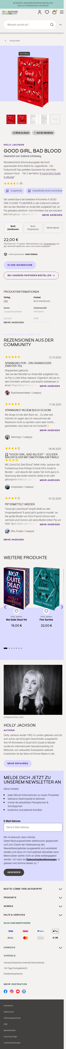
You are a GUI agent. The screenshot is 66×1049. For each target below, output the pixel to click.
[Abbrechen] (60, 24)
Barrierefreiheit (10, 1030)
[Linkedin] (24, 991)
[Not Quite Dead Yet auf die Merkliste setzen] (16, 588)
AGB (5, 1024)
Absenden (13, 872)
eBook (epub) (53, 227)
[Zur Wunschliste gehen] (47, 12)
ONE (6, 301)
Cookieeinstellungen (12, 1043)
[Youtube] (18, 991)
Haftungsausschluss (12, 1018)
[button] (16, 604)
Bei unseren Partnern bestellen (29, 275)
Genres (8, 906)
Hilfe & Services (14, 915)
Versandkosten (50, 244)
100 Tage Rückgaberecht (15, 968)
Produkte (10, 897)
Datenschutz (9, 1012)
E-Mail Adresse (12, 821)
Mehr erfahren (17, 763)
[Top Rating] (33, 82)
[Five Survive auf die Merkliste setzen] (46, 588)
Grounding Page (10, 1037)
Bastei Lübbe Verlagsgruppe (23, 889)
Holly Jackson (14, 145)
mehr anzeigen (52, 215)
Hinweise (9, 947)
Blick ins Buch (22, 133)
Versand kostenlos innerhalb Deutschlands (24, 962)
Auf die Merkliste (44, 133)
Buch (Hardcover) (13, 227)
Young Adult (15, 41)
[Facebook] (5, 991)
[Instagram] (12, 991)
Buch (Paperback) (33, 227)
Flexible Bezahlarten (13, 974)
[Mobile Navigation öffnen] (61, 12)
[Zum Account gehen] (39, 12)
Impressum (8, 1006)
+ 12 (55, 119)
